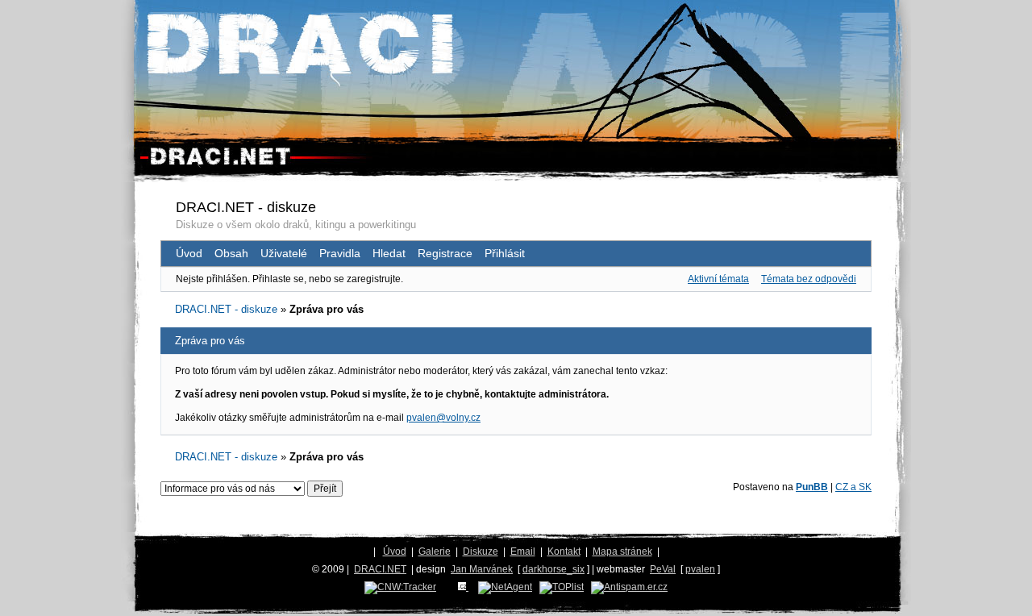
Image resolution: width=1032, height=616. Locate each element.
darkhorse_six (553, 569)
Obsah (231, 253)
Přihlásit (505, 253)
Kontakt (563, 551)
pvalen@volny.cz (443, 417)
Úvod (189, 253)
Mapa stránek (622, 551)
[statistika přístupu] (400, 587)
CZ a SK (853, 487)
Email (522, 551)
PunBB (812, 487)
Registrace (445, 253)
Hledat (389, 253)
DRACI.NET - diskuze (246, 207)
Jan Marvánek (482, 569)
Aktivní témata (718, 279)
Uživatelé (283, 253)
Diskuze (480, 551)
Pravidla (339, 253)
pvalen (700, 569)
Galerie (434, 551)
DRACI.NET (380, 569)
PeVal (663, 569)
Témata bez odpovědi (808, 279)
